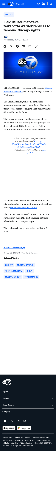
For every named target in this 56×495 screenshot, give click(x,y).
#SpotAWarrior (18, 144)
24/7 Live (20, 4)
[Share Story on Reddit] (17, 46)
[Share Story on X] (11, 46)
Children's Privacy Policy (40, 437)
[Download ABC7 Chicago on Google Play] (24, 428)
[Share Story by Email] (30, 46)
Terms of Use (29, 440)
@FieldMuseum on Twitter (23, 207)
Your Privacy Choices (22, 437)
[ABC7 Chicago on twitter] (11, 421)
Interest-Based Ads (43, 440)
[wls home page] (6, 382)
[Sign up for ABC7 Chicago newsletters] (24, 421)
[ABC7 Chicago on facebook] (5, 421)
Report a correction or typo (14, 247)
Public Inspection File (10, 443)
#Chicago (38, 141)
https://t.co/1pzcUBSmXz (35, 144)
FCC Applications (26, 443)
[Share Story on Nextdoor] (23, 46)
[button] (4, 3)
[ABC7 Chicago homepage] (11, 4)
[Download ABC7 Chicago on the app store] (8, 428)
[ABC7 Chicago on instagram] (18, 421)
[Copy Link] (36, 46)
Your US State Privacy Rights (12, 440)
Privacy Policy (7, 437)
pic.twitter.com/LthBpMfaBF (29, 146)
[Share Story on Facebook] (5, 46)
